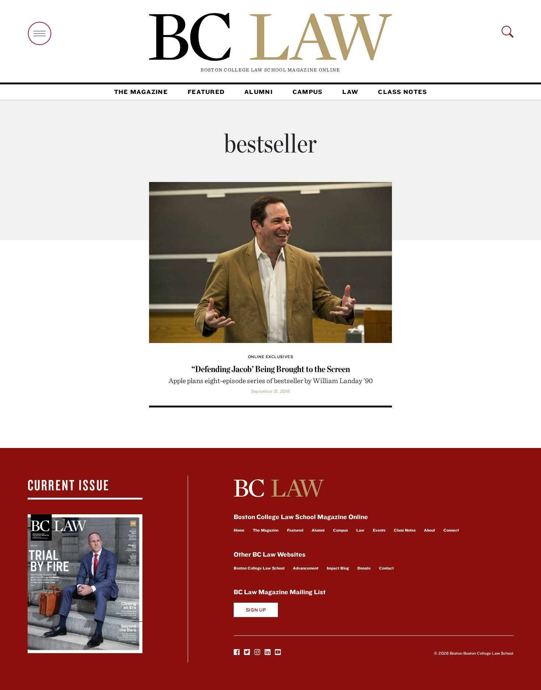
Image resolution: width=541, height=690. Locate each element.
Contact (386, 568)
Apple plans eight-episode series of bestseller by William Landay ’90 (271, 380)
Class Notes (402, 91)
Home (239, 530)
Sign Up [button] (256, 610)
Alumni (258, 91)
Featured (206, 91)
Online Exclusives (270, 356)
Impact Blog (338, 568)
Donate (364, 568)
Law (350, 91)
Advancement (305, 568)
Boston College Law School (259, 568)
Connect (451, 530)
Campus (308, 91)
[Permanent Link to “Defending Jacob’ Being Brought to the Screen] (270, 261)
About (429, 530)
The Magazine (141, 91)
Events (379, 530)
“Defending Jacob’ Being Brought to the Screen (270, 369)
